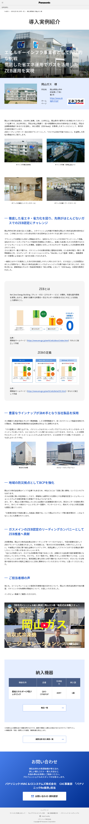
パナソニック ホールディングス (70, 813)
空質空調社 (5, 7)
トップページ (44, 810)
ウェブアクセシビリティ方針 (36, 813)
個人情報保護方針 (53, 813)
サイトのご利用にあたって (17, 813)
